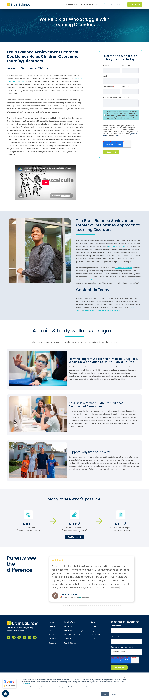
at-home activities (132, 280)
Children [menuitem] (52, 630)
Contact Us (135, 4)
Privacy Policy (26, 684)
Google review (67, 597)
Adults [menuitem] (51, 634)
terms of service (122, 135)
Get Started (72, 537)
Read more (122, 588)
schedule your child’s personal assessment (101, 310)
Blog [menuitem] (92, 630)
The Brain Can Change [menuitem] (73, 630)
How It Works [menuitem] (69, 622)
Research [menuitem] (53, 643)
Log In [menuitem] (93, 639)
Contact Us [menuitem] (95, 634)
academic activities (123, 267)
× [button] (124, 677)
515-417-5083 (115, 4)
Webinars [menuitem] (68, 639)
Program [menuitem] (68, 626)
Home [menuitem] (51, 622)
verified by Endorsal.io (80, 597)
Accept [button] (105, 694)
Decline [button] (114, 694)
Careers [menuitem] (94, 626)
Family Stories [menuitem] (70, 643)
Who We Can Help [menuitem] (72, 634)
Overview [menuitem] (53, 626)
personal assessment (117, 246)
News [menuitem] (93, 622)
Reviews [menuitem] (52, 639)
